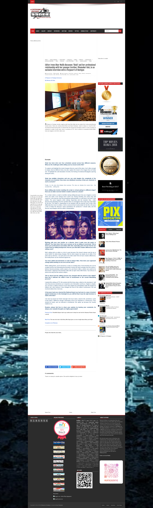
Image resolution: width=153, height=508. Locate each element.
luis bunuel (81, 464)
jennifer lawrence (83, 439)
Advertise (113, 505)
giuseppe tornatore (94, 461)
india (54, 74)
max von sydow (93, 458)
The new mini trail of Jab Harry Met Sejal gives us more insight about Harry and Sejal (71, 319)
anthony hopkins (94, 452)
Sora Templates (59, 505)
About (37, 31)
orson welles (90, 460)
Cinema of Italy (84, 31)
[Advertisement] (94, 17)
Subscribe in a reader (103, 58)
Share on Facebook (52, 366)
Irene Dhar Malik (63, 74)
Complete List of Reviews (51, 323)
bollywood (76, 73)
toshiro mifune (84, 442)
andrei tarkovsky (85, 452)
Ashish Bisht (71, 73)
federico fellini (82, 449)
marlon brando (89, 435)
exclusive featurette (49, 74)
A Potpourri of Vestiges (105, 336)
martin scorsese (93, 439)
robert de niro (83, 433)
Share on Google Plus (80, 366)
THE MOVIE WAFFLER (105, 295)
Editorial (83, 73)
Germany (85, 428)
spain (89, 432)
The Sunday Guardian (104, 427)
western (85, 436)
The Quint (113, 431)
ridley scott (95, 431)
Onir (68, 74)
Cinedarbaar (79, 435)
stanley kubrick (89, 445)
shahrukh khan (80, 422)
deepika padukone (94, 428)
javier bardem (86, 457)
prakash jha (96, 432)
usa (88, 420)
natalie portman (88, 464)
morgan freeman (80, 460)
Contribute (93, 31)
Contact (49, 31)
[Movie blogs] (106, 102)
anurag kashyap (84, 423)
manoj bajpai (87, 431)
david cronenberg (85, 461)
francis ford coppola (92, 449)
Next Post (47, 319)
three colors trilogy (81, 467)
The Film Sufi (103, 315)
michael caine (79, 441)
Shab (77, 74)
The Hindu (118, 426)
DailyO (103, 431)
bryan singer (91, 455)
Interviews (57, 31)
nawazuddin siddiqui (93, 422)
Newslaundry (108, 431)
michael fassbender (89, 441)
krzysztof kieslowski (83, 458)
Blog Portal (55, 493)
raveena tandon (72, 74)
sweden (96, 454)
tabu (85, 438)
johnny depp (89, 451)
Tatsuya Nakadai (82, 455)
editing (80, 73)
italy (77, 425)
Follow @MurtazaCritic (35, 40)
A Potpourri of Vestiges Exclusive (53, 77)
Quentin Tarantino (90, 446)
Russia (90, 438)
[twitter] (118, 1)
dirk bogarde (82, 454)
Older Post (93, 412)
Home (32, 31)
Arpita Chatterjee (64, 73)
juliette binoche (95, 457)
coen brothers (95, 448)
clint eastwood (86, 448)
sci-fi (91, 429)
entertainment (88, 73)
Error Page (119, 505)
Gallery (43, 31)
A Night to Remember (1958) (112, 327)
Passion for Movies (104, 305)
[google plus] (121, 1)
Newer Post (47, 412)
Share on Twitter (66, 366)
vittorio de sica (89, 467)
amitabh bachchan (86, 425)
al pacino (96, 438)
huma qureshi (82, 432)
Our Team (64, 31)
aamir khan (87, 426)
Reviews (71, 31)
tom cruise (93, 433)
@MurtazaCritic (103, 452)
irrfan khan (83, 429)
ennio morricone (88, 444)
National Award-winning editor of (54, 127)
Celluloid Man (65, 127)
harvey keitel (79, 451)
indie (94, 420)
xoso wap (37, 202)
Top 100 (77, 31)
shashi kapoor (95, 465)
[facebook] (115, 1)
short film (93, 423)
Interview (57, 74)
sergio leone (79, 438)
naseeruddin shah (93, 436)
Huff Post (103, 429)
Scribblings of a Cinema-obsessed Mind (109, 326)
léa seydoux (90, 454)
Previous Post (48, 312)
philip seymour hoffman (86, 465)
